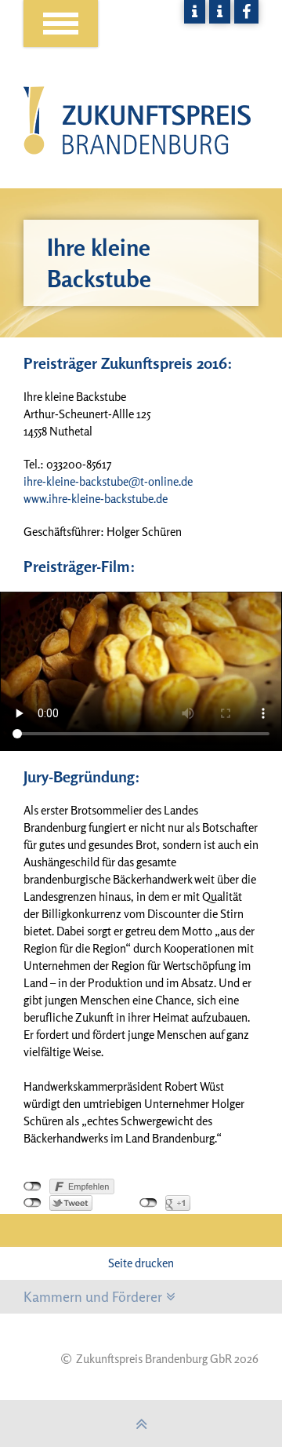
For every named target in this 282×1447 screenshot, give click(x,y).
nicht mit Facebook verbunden (33, 1186)
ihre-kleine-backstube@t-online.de (108, 481)
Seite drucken (141, 1263)
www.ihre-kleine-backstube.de (96, 498)
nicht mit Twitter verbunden (33, 1203)
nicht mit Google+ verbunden (148, 1203)
